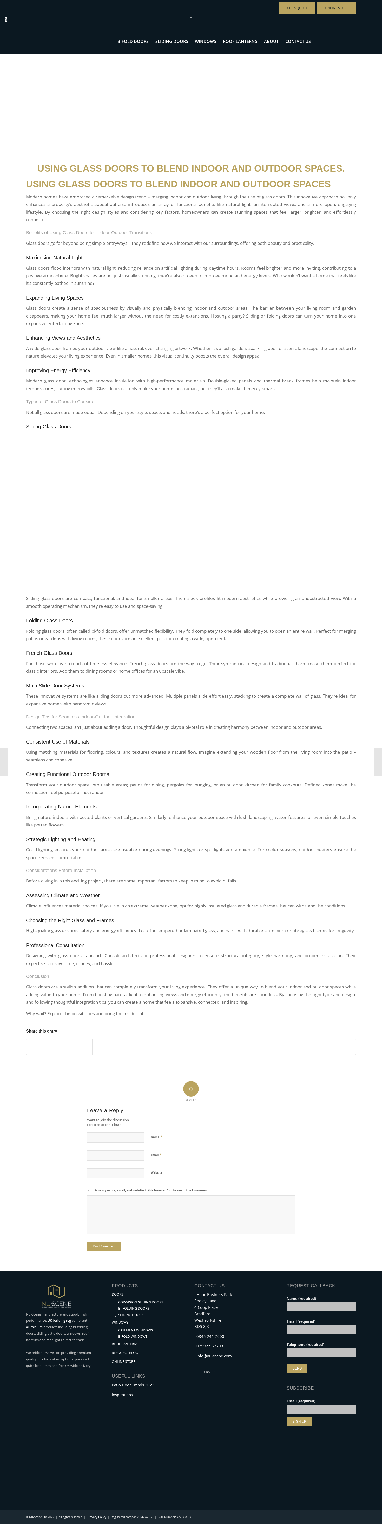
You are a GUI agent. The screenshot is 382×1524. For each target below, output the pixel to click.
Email (156, 1154)
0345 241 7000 (210, 1336)
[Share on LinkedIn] (257, 1047)
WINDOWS (120, 1322)
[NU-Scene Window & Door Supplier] (65, 41)
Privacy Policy (97, 1517)
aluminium (34, 1327)
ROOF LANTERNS (125, 1343)
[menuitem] (133, 41)
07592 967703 (209, 1345)
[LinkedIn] (214, 1379)
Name (156, 1136)
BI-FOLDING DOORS (133, 1308)
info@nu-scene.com (214, 1355)
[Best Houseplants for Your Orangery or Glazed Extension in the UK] (378, 762)
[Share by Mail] (323, 1047)
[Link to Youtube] (329, 41)
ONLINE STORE (123, 1361)
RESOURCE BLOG (125, 1352)
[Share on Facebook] (59, 1047)
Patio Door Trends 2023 (133, 1384)
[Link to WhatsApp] (344, 41)
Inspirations (122, 1394)
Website (156, 1172)
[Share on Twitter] (125, 1047)
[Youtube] (206, 1379)
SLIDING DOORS (130, 1314)
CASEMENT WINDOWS (135, 1330)
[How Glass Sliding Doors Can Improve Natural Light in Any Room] (4, 762)
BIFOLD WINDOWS (132, 1336)
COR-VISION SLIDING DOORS (140, 1302)
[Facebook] (198, 1379)
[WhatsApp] (221, 1379)
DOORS (117, 1294)
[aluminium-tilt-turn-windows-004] (191, 101)
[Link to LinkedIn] (336, 41)
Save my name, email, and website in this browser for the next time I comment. (151, 1190)
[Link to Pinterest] (352, 41)
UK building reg (59, 1320)
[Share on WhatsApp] (191, 1047)
